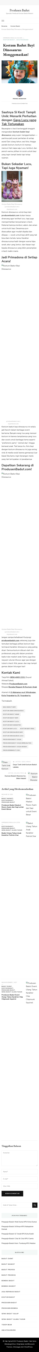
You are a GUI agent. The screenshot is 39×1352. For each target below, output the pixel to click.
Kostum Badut (9, 40)
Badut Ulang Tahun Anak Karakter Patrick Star (11, 834)
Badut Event (7, 986)
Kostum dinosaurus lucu (13, 736)
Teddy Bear (7, 1325)
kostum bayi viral (27, 728)
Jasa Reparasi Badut (11, 1292)
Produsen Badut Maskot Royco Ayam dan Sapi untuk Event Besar (13, 807)
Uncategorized (22, 40)
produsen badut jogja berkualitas (17, 743)
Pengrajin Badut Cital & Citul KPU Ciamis (18, 1238)
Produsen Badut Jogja (12, 739)
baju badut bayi (9, 707)
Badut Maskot (7, 798)
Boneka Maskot (9, 1286)
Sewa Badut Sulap (10, 1314)
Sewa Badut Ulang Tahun (12, 830)
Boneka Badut (8, 1281)
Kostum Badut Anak (11, 714)
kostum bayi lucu (10, 728)
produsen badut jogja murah (15, 747)
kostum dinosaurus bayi (13, 732)
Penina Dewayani (19, 99)
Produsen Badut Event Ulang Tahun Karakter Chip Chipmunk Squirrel (12, 997)
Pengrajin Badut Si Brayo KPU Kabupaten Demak (17, 1227)
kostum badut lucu (11, 721)
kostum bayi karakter (12, 725)
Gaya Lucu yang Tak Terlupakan (19, 122)
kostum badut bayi (10, 718)
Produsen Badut (19, 10)
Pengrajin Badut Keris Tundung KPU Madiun (18, 1243)
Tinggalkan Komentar (19, 103)
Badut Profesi (8, 1270)
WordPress (28, 1347)
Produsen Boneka (10, 1308)
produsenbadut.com (10, 640)
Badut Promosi (9, 1275)
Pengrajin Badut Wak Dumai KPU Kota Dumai (19, 1222)
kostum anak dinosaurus (13, 711)
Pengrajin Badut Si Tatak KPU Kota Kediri (18, 1234)
